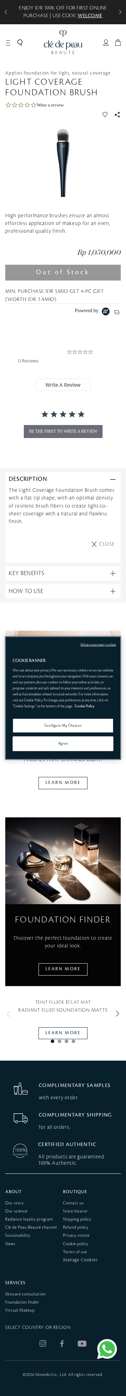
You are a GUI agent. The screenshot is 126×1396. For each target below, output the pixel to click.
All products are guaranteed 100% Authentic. (71, 1160)
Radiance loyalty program (29, 1219)
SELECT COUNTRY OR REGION (38, 1327)
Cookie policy (75, 1244)
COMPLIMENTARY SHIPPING (75, 1115)
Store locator (75, 1211)
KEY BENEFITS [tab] (26, 573)
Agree (63, 743)
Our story (14, 1203)
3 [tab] (66, 1041)
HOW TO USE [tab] (26, 591)
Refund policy (76, 1227)
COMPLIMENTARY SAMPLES (75, 1085)
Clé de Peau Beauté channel (31, 1227)
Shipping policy (77, 1219)
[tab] (63, 385)
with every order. (58, 1098)
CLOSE (107, 544)
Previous (10, 1014)
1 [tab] (52, 1041)
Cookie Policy (84, 706)
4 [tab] (73, 1041)
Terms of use (75, 1252)
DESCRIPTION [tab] (28, 479)
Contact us (73, 1203)
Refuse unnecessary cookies (98, 644)
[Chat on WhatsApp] (107, 1349)
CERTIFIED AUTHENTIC (67, 1144)
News (10, 1244)
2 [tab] (59, 1041)
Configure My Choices (63, 725)
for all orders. (54, 1127)
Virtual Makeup (20, 1310)
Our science (16, 1211)
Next (115, 1014)
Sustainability (17, 1235)
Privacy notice (76, 1235)
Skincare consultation (25, 1294)
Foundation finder (22, 1302)
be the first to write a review (63, 431)
